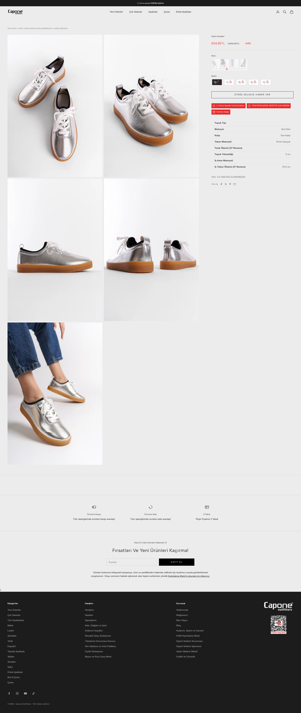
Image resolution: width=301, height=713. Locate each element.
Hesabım (89, 610)
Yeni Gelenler (116, 11)
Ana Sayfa (12, 28)
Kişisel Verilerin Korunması (189, 641)
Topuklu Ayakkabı (16, 651)
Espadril (12, 646)
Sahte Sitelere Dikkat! (187, 651)
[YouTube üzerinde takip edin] (25, 693)
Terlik (10, 641)
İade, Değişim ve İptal (95, 625)
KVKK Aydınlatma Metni (188, 635)
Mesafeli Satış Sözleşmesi (98, 635)
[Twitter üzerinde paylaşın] (225, 184)
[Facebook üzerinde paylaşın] (221, 184)
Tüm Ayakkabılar (16, 620)
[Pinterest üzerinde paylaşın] (230, 184)
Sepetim (89, 615)
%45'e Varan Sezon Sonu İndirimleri (35, 28)
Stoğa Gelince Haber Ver (252, 94)
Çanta (167, 11)
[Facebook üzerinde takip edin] (9, 693)
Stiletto (11, 656)
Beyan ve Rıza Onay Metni (98, 656)
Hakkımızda (182, 610)
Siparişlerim (91, 620)
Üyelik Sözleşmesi (94, 651)
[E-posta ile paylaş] (234, 184)
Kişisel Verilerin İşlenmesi (188, 646)
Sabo (10, 667)
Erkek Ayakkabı (183, 11)
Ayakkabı (153, 11)
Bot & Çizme (14, 677)
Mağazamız (182, 615)
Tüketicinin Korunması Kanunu (100, 641)
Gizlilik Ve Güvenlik (185, 656)
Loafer (11, 630)
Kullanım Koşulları (94, 630)
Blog (178, 625)
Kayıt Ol (176, 562)
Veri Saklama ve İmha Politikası (100, 646)
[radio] (215, 64)
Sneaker (12, 662)
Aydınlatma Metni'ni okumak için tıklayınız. (189, 576)
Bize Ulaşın (181, 620)
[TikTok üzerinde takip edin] (33, 693)
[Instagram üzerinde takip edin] (17, 693)
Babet (10, 625)
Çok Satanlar (135, 11)
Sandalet (12, 635)
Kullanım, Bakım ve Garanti (189, 630)
